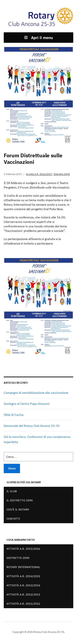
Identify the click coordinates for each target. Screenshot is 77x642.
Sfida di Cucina (14, 415)
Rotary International (23, 567)
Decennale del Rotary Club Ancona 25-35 (32, 426)
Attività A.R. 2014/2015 (23, 576)
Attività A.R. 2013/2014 (23, 585)
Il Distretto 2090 (20, 500)
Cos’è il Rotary (18, 509)
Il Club (12, 491)
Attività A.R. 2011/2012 (23, 603)
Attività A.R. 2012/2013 (23, 594)
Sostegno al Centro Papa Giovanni (27, 404)
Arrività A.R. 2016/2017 (39, 174)
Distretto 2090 (62, 174)
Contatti (13, 518)
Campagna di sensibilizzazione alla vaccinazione (36, 393)
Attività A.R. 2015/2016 (23, 548)
